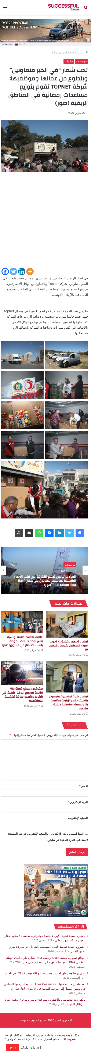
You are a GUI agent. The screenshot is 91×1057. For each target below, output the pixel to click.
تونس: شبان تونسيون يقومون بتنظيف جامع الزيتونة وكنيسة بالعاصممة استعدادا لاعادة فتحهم (68, 702)
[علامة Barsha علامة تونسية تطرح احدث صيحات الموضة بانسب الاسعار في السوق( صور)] (22, 622)
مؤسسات (57, 52)
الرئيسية (80, 52)
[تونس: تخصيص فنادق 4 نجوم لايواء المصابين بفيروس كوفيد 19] (67, 624)
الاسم (83, 786)
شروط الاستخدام (64, 1039)
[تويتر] (69, 533)
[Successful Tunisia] (63, 7)
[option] (44, 570)
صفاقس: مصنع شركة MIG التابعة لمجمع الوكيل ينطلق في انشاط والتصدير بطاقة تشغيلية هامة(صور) (22, 694)
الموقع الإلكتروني (78, 817)
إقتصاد (68, 52)
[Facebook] (5, 271)
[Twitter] (13, 271)
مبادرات (69, 61)
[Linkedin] (21, 271)
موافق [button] (12, 1047)
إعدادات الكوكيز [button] (30, 1047)
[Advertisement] (45, 221)
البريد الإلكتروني (77, 802)
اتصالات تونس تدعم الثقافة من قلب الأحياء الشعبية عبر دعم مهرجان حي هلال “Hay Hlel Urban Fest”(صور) (45, 581)
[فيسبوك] (80, 533)
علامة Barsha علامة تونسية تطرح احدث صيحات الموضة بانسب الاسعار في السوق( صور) (22, 641)
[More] (30, 271)
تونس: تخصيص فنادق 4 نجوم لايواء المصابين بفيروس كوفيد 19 (68, 645)
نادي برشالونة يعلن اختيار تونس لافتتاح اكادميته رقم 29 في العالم (45, 973)
